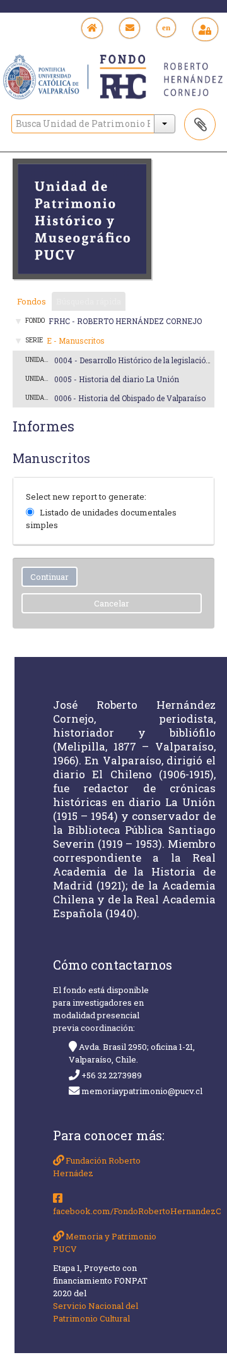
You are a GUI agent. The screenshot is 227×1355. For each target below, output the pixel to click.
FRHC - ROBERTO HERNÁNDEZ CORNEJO (125, 321)
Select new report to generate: (86, 496)
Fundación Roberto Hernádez (97, 1167)
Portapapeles (200, 124)
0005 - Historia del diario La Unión (116, 379)
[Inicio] (92, 28)
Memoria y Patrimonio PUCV (104, 1243)
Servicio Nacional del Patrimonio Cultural (95, 1312)
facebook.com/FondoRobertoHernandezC (110, 1211)
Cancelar (111, 603)
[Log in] (205, 29)
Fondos (31, 301)
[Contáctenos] (130, 28)
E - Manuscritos (76, 340)
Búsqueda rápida (88, 301)
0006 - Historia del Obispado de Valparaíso (130, 398)
